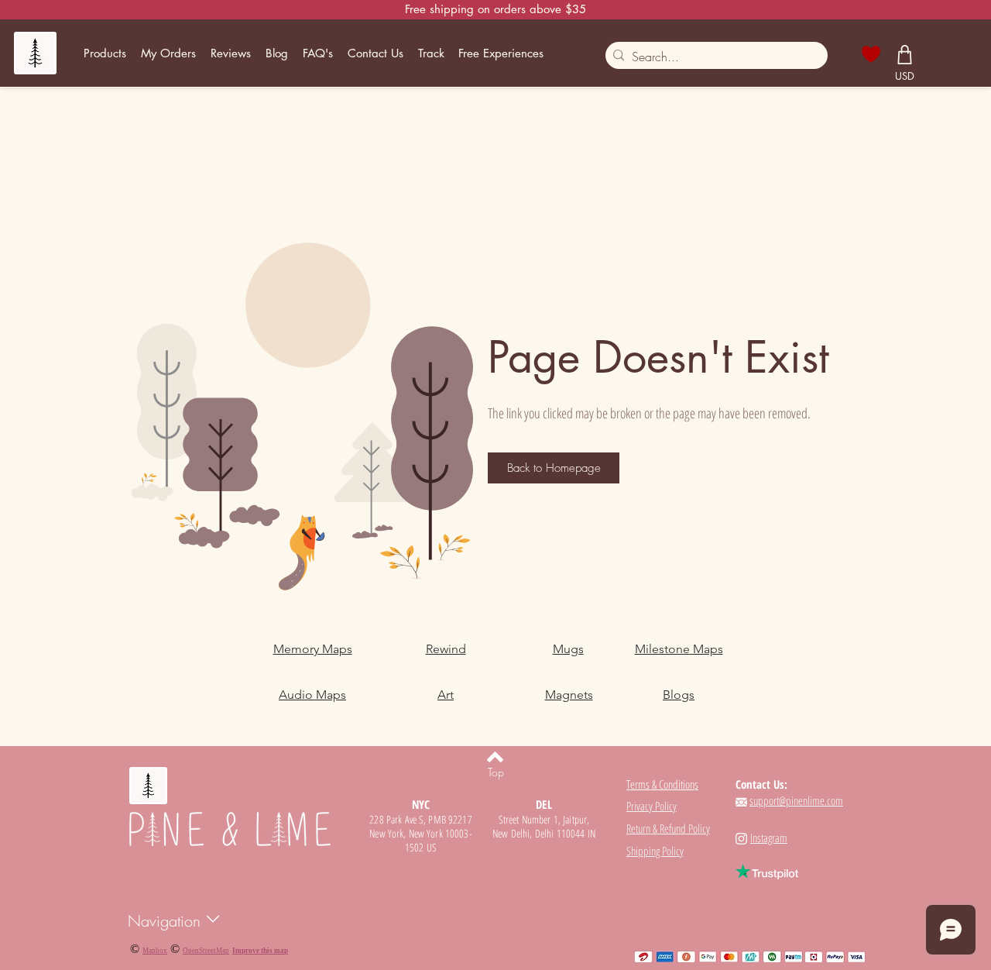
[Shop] (905, 54)
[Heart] (871, 54)
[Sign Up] (939, 52)
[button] (105, 53)
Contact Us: (761, 784)
